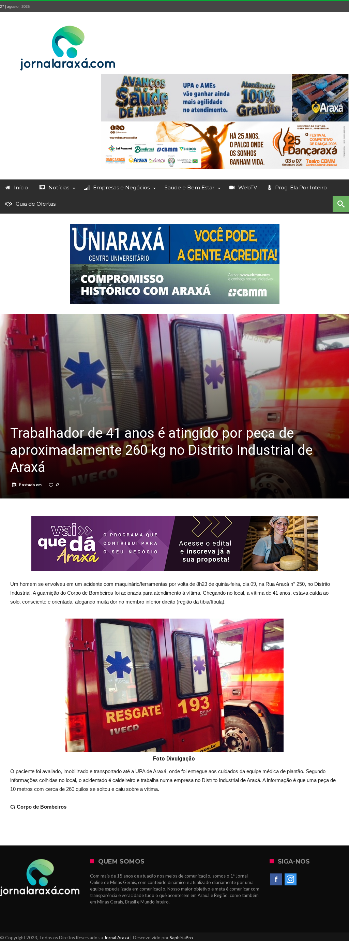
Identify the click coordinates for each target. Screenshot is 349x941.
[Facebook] (276, 879)
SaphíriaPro (181, 937)
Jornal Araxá (116, 937)
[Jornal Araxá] (68, 22)
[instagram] (291, 879)
